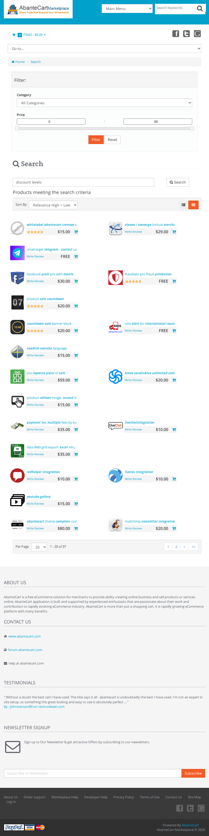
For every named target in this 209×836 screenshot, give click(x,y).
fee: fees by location (65, 422)
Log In (11, 801)
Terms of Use (150, 797)
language (47, 348)
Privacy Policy (123, 797)
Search (36, 61)
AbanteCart (190, 825)
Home (20, 61)
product (45, 298)
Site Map (194, 797)
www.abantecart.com (24, 636)
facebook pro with (50, 274)
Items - (31, 34)
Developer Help (96, 797)
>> (193, 546)
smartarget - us (52, 249)
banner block (49, 323)
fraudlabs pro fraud (148, 274)
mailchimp (150, 521)
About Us (11, 797)
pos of (46, 373)
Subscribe (193, 773)
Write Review (133, 231)
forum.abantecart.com (25, 649)
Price (21, 114)
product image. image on (62, 397)
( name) (65, 224)
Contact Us (173, 797)
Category (24, 95)
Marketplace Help (64, 797)
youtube (198, 33)
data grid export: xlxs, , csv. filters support (68, 447)
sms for (151, 323)
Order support (35, 797)
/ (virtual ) (160, 224)
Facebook (175, 33)
